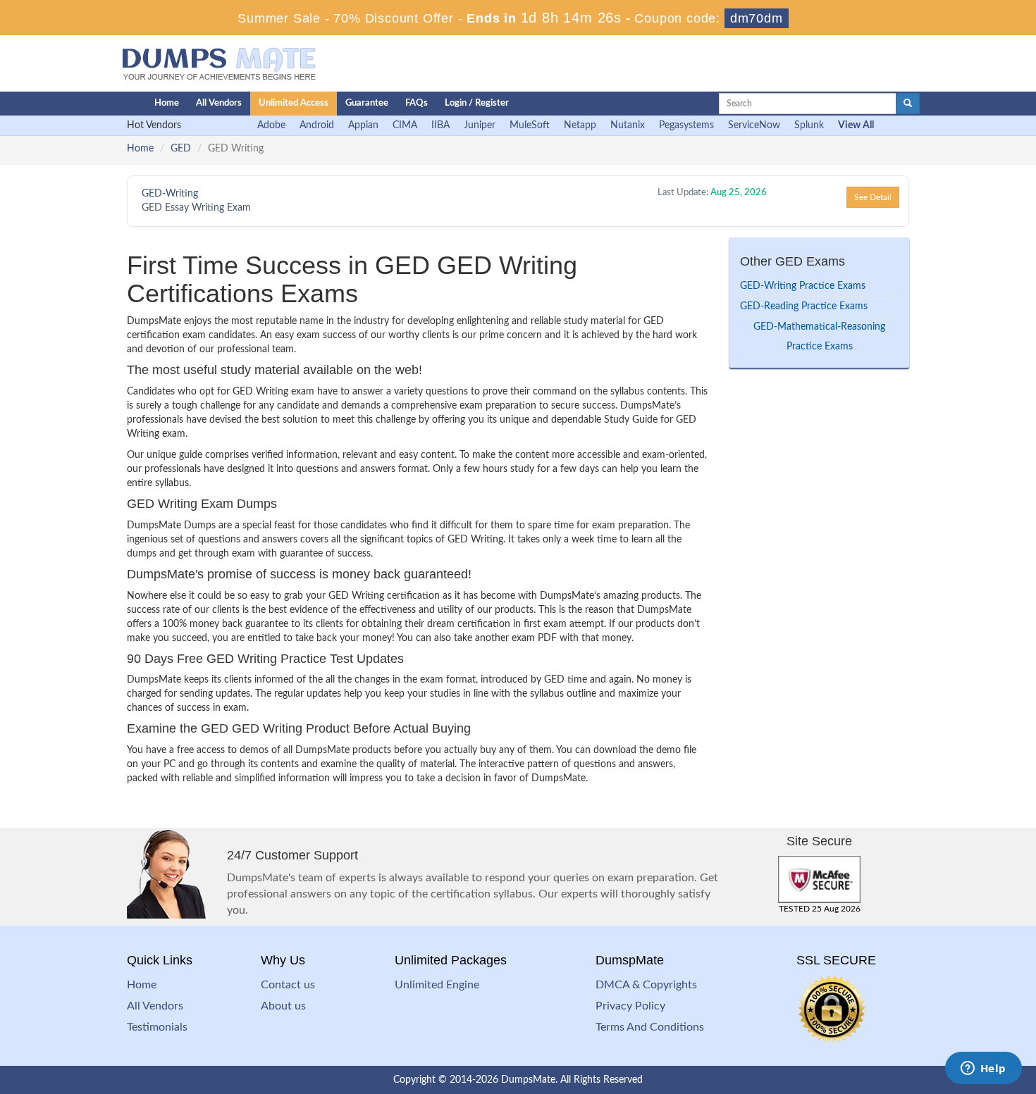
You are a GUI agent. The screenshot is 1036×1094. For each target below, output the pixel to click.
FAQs (416, 103)
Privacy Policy (630, 1006)
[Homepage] (107, 104)
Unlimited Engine (437, 984)
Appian (363, 125)
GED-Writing (170, 194)
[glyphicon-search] (908, 103)
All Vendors (219, 103)
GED (181, 149)
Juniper (479, 125)
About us (283, 1006)
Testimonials (157, 1027)
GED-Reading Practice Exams (804, 306)
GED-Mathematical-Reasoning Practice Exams (819, 337)
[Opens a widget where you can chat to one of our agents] (983, 1069)
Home (166, 103)
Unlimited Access (293, 103)
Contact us (288, 984)
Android (317, 125)
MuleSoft (530, 125)
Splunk (809, 125)
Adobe (271, 125)
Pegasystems (686, 125)
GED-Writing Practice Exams (802, 286)
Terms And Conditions (650, 1027)
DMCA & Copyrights (646, 984)
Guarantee (366, 103)
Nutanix (627, 125)
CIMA (405, 125)
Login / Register (477, 103)
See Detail (873, 197)
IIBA (440, 125)
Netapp (580, 125)
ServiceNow (754, 125)
